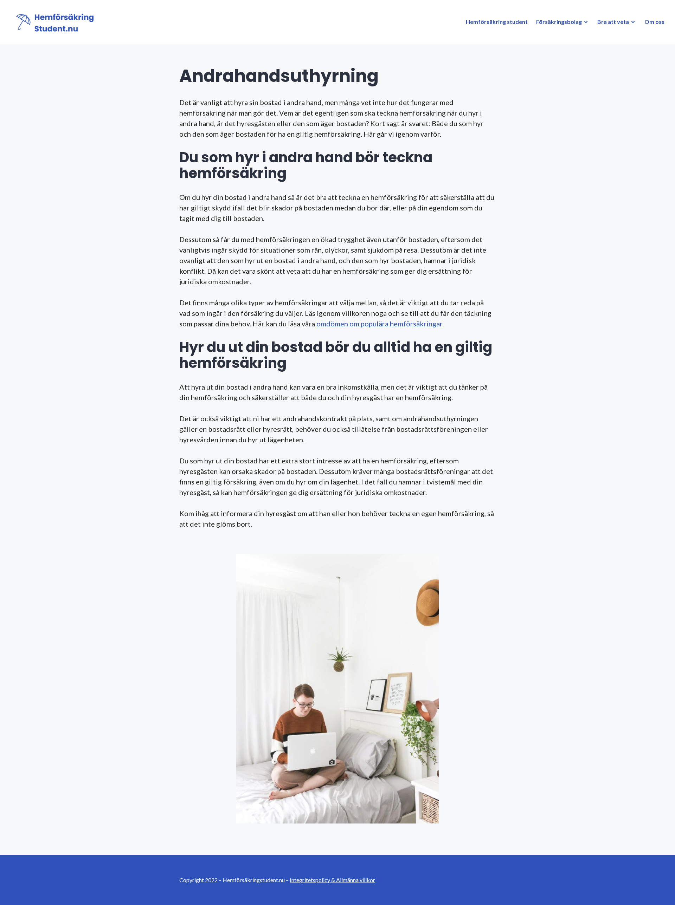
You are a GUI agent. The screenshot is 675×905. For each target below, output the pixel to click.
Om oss (654, 21)
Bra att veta (613, 21)
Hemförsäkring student (497, 21)
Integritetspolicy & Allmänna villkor (332, 880)
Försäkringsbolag (559, 21)
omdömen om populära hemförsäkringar (379, 323)
